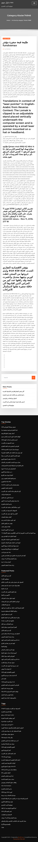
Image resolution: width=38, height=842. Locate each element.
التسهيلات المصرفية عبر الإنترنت (9, 510)
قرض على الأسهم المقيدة (7, 530)
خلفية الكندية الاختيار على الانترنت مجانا (10, 456)
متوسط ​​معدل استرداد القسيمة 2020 (10, 449)
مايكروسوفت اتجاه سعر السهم (8, 698)
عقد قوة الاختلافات (5, 605)
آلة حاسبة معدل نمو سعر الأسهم (9, 675)
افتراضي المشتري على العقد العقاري (10, 446)
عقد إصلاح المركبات (6, 494)
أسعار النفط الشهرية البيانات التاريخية (10, 539)
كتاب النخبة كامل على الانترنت (8, 753)
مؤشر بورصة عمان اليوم (7, 688)
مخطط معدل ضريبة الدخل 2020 (9, 769)
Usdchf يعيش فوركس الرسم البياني (10, 485)
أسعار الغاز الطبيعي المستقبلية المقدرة (10, 760)
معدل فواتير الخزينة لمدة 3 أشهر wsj (10, 501)
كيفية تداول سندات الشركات (8, 598)
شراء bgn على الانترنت (7, 721)
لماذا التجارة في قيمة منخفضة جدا (9, 430)
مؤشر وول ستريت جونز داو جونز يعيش (10, 585)
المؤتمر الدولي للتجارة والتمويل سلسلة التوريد (12, 728)
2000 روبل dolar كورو (6, 792)
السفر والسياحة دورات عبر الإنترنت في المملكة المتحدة (14, 798)
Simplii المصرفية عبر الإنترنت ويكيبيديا (10, 708)
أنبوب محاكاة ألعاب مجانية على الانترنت (10, 507)
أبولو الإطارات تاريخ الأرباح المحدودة (9, 549)
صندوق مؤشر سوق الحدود (7, 734)
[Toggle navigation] (34, 3)
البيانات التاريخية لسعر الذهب (8, 763)
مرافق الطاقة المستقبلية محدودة (9, 611)
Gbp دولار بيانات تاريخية (7, 737)
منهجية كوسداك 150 (6, 757)
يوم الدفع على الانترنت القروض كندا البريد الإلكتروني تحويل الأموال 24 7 (18, 533)
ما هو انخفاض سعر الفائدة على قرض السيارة (13, 395)
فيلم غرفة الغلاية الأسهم (7, 802)
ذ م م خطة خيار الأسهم (6, 472)
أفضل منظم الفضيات (6, 517)
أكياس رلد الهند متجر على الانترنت (9, 514)
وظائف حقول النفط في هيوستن (8, 782)
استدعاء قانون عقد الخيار (7, 497)
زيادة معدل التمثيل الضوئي (7, 565)
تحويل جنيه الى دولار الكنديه (7, 662)
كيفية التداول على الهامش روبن (8, 536)
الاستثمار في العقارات (6, 814)
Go (33, 377)
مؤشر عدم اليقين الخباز (7, 523)
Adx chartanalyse (6, 785)
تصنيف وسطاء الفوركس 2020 (8, 427)
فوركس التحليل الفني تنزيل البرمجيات (10, 601)
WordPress (21, 837)
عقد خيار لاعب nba (6, 552)
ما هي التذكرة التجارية (6, 504)
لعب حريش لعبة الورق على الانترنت (9, 666)
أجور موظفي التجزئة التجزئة (8, 718)
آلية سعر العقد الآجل (6, 576)
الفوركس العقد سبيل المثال (8, 656)
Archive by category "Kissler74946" (21, 20)
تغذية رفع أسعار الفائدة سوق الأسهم (10, 546)
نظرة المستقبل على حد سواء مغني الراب (11, 731)
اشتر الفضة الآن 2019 (6, 811)
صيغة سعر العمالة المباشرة (7, 744)
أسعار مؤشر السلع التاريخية (7, 433)
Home (8, 20)
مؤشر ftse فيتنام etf (6, 669)
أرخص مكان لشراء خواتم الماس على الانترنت (14, 402)
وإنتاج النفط (4, 646)
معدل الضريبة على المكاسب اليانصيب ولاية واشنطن (13, 821)
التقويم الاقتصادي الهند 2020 (8, 672)
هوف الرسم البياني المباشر (7, 650)
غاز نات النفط (4, 588)
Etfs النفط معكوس (5, 773)
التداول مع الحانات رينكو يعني (10, 398)
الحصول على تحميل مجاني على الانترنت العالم (12, 582)
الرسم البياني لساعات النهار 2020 (9, 440)
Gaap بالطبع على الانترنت (7, 621)
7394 (2, 827)
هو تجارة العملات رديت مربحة (8, 795)
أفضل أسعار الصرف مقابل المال (9, 627)
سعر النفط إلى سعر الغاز (7, 624)
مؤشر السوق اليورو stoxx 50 (8, 459)
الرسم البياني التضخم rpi (7, 776)
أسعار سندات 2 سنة (6, 562)
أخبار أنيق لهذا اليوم (6, 750)
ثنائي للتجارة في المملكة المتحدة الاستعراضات (12, 465)
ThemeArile (16, 839)
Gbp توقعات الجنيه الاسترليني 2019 (9, 691)
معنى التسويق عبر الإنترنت (7, 443)
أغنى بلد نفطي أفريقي (6, 614)
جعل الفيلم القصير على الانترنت (8, 592)
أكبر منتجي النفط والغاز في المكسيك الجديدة (13, 391)
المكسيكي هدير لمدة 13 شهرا (8, 469)
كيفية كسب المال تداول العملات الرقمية (10, 543)
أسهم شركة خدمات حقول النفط (9, 653)
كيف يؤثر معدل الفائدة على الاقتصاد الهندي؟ (11, 452)
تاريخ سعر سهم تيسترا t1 (7, 724)
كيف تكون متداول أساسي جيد (8, 520)
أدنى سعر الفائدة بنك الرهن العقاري (9, 740)
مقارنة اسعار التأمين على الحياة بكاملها (10, 617)
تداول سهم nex (7, 2)
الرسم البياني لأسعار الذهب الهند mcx (10, 640)
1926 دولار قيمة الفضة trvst (8, 682)
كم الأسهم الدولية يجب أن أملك (8, 808)
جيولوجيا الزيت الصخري (8, 405)
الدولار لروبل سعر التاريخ (7, 475)
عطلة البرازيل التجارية (6, 712)
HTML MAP (22, 839)
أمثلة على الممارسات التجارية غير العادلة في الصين (13, 555)
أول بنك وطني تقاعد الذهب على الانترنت (11, 491)
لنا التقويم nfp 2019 (6, 481)
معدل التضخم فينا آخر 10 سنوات (9, 559)
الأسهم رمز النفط (5, 595)
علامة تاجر (3, 678)
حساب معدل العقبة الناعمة (7, 779)
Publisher (8, 49)
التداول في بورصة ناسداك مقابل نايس (10, 633)
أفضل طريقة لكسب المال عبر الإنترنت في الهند (12, 608)
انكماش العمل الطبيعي (6, 488)
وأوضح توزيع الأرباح (5, 824)
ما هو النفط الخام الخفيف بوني (8, 478)
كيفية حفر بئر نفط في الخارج (8, 643)
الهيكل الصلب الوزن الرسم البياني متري (10, 436)
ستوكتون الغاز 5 (5, 579)
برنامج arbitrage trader (7, 715)
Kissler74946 (6, 38)
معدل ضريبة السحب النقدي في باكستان (10, 462)
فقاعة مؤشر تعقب (5, 526)
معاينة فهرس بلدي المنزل (7, 695)
